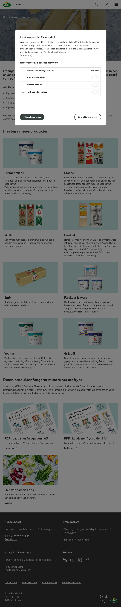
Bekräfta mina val (88, 117)
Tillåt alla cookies (32, 117)
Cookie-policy (26, 55)
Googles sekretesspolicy (58, 52)
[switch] (95, 77)
